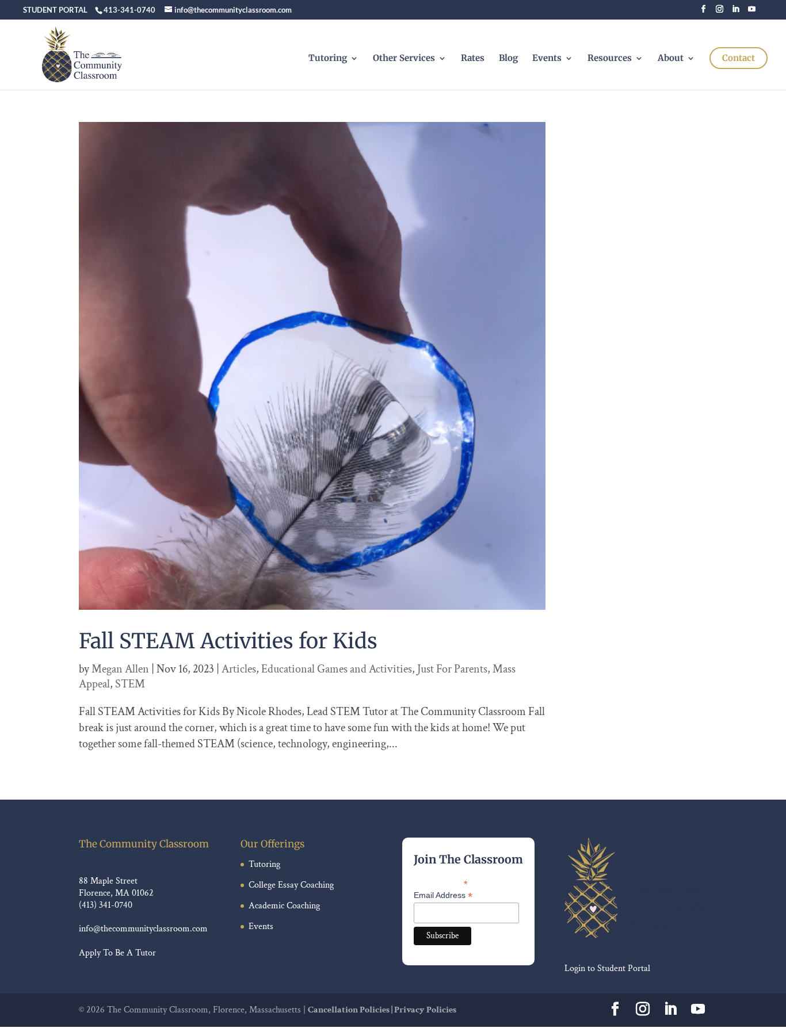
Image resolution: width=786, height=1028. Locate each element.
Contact (738, 57)
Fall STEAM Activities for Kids (228, 641)
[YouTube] (752, 12)
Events (547, 58)
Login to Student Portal (607, 968)
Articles (239, 669)
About (671, 58)
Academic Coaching (284, 906)
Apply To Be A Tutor (117, 953)
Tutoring (327, 58)
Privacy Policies (425, 1010)
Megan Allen (120, 669)
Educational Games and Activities (336, 669)
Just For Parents (452, 669)
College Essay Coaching (291, 885)
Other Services (404, 58)
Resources (609, 58)
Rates (472, 58)
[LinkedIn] (735, 12)
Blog (508, 58)
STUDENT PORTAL (55, 9)
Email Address (443, 895)
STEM (130, 684)
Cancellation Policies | (351, 1010)
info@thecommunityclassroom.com (143, 929)
